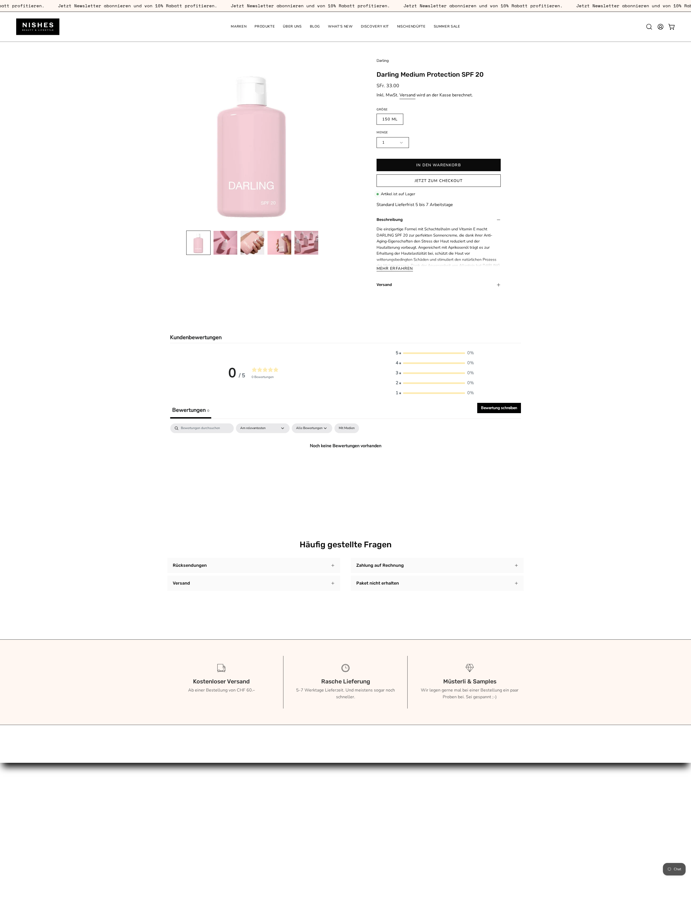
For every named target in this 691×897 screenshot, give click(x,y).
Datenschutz (253, 847)
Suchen (248, 787)
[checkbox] (346, 428)
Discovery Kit (180, 832)
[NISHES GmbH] (37, 27)
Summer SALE (181, 849)
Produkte (176, 796)
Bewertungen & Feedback (266, 865)
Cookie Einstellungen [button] (261, 856)
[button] (649, 26)
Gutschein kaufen (258, 796)
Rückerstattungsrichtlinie (265, 829)
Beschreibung (390, 219)
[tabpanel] (345, 464)
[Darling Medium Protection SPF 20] (198, 243)
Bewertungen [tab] (190, 410)
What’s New (179, 823)
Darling (383, 60)
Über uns (176, 805)
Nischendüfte (180, 841)
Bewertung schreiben (499, 407)
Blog (172, 814)
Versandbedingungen (261, 838)
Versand (407, 95)
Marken (174, 787)
